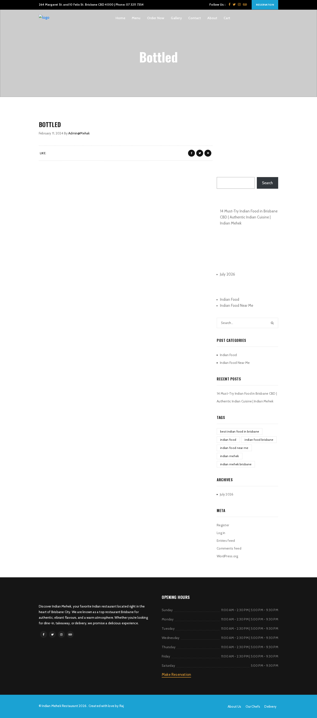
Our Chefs (253, 707)
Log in (221, 533)
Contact (194, 18)
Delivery (270, 707)
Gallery (176, 18)
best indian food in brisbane (239, 431)
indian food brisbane (259, 440)
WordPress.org (227, 556)
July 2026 (227, 274)
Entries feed (226, 541)
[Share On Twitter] (199, 153)
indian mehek (229, 456)
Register (223, 525)
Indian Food (229, 299)
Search (222, 172)
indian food (228, 440)
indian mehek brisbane (235, 464)
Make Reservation (176, 674)
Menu (136, 18)
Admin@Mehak (79, 133)
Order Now (156, 18)
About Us (234, 707)
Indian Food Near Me (236, 305)
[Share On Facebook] (191, 153)
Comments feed (229, 548)
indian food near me (234, 448)
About (212, 18)
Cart (227, 18)
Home (120, 18)
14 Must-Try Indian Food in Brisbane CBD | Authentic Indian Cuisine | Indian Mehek (249, 217)
